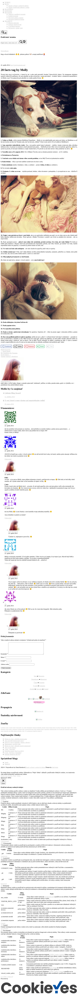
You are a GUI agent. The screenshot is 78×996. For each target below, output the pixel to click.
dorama (47, 727)
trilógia (15, 731)
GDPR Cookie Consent (57, 940)
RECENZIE (8, 12)
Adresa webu (5, 664)
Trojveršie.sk (4, 51)
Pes (58, 729)
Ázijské (32, 689)
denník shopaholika (37, 727)
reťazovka (7, 349)
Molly (2, 349)
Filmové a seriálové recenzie (16, 14)
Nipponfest (46, 729)
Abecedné (39, 689)
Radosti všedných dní (14, 24)
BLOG (7, 4)
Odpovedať (8, 435)
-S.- (6, 604)
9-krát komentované (19, 65)
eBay (65, 727)
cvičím (25, 727)
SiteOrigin (55, 767)
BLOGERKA (9, 9)
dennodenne (29, 727)
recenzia (71, 729)
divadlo (43, 727)
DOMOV (7, 2)
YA (26, 731)
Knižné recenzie (13, 16)
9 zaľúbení (3, 727)
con (22, 727)
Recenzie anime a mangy (15, 18)
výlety (23, 731)
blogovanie (18, 727)
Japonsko (15, 729)
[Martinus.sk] (39, 711)
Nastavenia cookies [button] (6, 776)
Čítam (35, 682)
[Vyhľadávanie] (23, 42)
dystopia (62, 727)
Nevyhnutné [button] (4, 928)
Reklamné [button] (4, 884)
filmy (72, 727)
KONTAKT (8, 11)
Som (11, 65)
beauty (14, 727)
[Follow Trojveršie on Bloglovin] (39, 703)
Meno (3, 657)
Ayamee (11, 727)
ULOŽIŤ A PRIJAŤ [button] (7, 977)
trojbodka (19, 731)
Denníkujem (35, 679)
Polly (6, 424)
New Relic (53, 967)
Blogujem (41, 676)
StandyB (7, 506)
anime (7, 727)
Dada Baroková (5, 381)
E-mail (3, 661)
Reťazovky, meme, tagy (15, 28)
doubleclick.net (49, 897)
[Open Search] (4, 32)
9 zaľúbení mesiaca (14, 26)
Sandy (6, 762)
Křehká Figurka (9, 551)
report (2, 731)
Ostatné (46, 689)
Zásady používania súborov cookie (18, 7)
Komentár (4, 654)
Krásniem (42, 686)
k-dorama (20, 729)
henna (7, 729)
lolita (35, 729)
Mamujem (44, 679)
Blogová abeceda (13, 23)
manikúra (39, 729)
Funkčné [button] (3, 799)
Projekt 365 (61, 729)
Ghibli (74, 727)
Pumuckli (67, 729)
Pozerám (41, 682)
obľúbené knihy (53, 729)
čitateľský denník (37, 731)
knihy (23, 729)
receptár (75, 729)
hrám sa (10, 729)
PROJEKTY (8, 21)
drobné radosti (52, 727)
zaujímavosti (30, 731)
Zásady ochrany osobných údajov (18, 6)
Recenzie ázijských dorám (16, 19)
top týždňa (11, 731)
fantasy (68, 727)
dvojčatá (58, 727)
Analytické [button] (4, 856)
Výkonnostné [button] (5, 841)
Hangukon (3, 729)
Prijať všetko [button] (17, 776)
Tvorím (35, 686)
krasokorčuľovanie (29, 729)
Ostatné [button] (3, 923)
